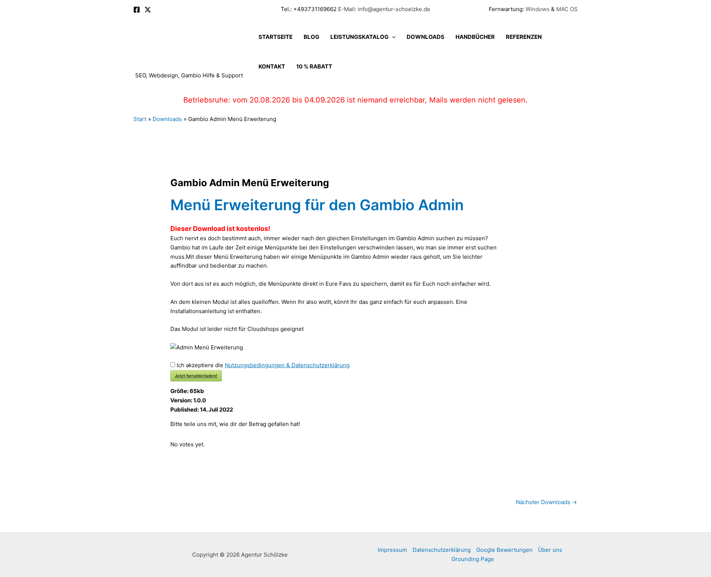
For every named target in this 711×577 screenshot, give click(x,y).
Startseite (275, 36)
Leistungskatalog (359, 36)
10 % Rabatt (314, 66)
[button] (391, 37)
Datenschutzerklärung (442, 549)
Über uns (550, 549)
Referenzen (524, 36)
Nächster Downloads (546, 502)
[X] (147, 9)
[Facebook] (136, 9)
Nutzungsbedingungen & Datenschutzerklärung (287, 365)
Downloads (425, 36)
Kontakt (271, 66)
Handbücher (475, 36)
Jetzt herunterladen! (196, 375)
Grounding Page (472, 559)
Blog (311, 36)
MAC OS (566, 9)
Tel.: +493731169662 (309, 9)
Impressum (392, 549)
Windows (537, 9)
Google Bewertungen (504, 549)
